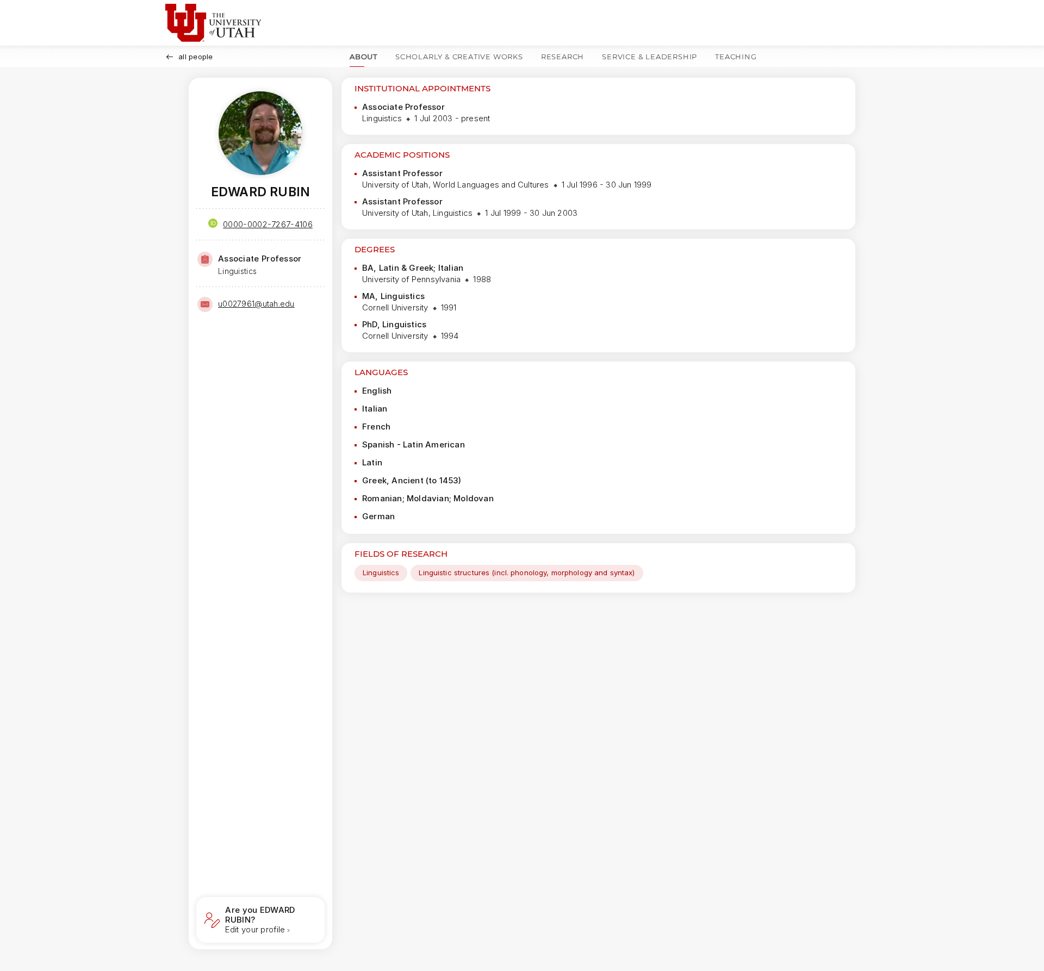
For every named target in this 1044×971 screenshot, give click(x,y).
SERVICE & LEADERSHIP (649, 56)
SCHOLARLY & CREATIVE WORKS (459, 56)
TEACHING (735, 56)
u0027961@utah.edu (256, 303)
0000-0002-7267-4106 (268, 224)
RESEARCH (562, 56)
